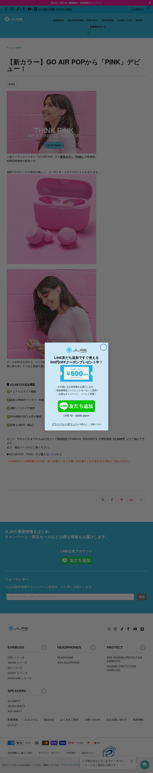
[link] (76, 406)
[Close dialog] (103, 347)
